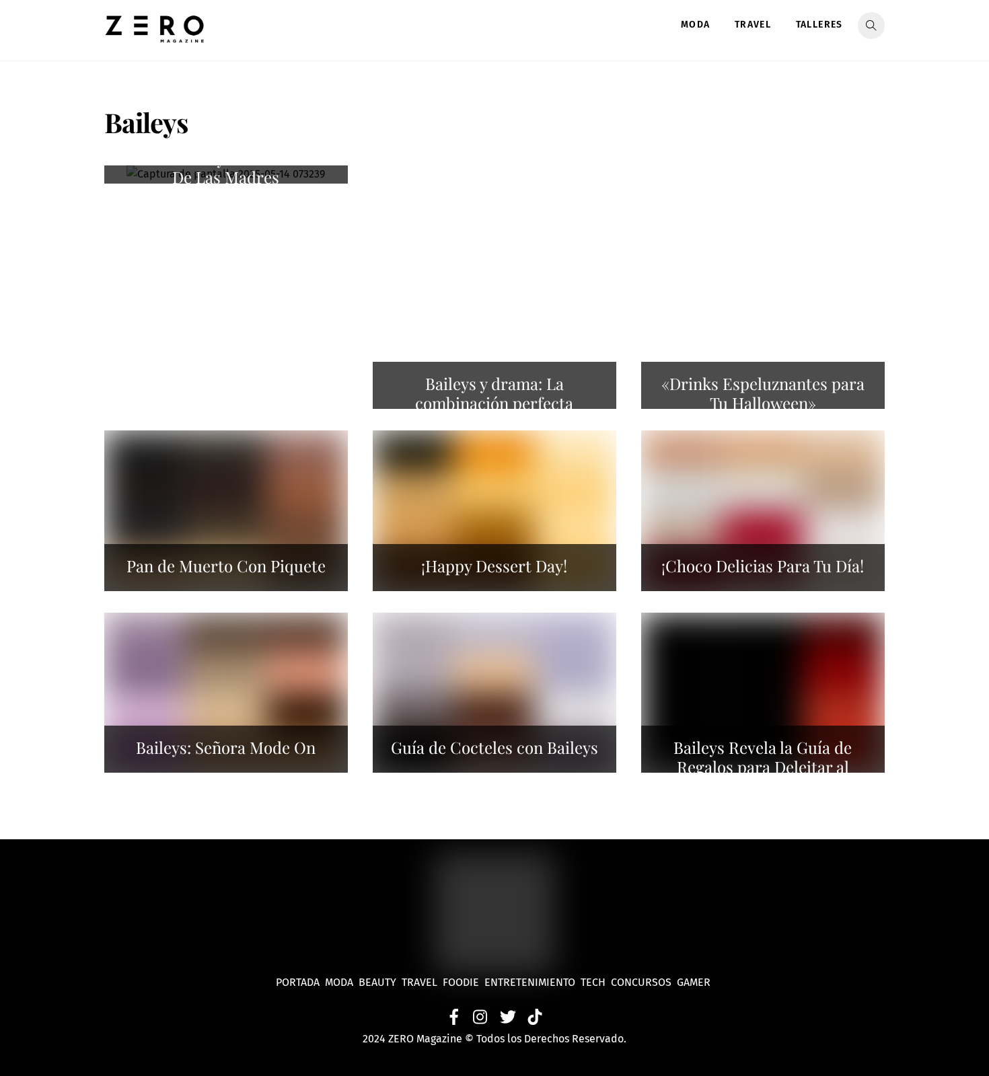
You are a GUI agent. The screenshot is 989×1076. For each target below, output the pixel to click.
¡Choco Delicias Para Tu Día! (762, 565)
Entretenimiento (530, 982)
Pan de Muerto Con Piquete (226, 565)
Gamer (695, 982)
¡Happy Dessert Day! (494, 565)
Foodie (461, 982)
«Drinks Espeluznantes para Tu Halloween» (763, 393)
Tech (596, 982)
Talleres (819, 24)
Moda (695, 24)
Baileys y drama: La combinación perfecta (494, 393)
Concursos (642, 982)
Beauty (380, 982)
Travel (753, 24)
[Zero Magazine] (154, 36)
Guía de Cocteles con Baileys (494, 747)
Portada (298, 982)
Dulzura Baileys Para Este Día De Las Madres (226, 167)
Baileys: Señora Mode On (226, 747)
